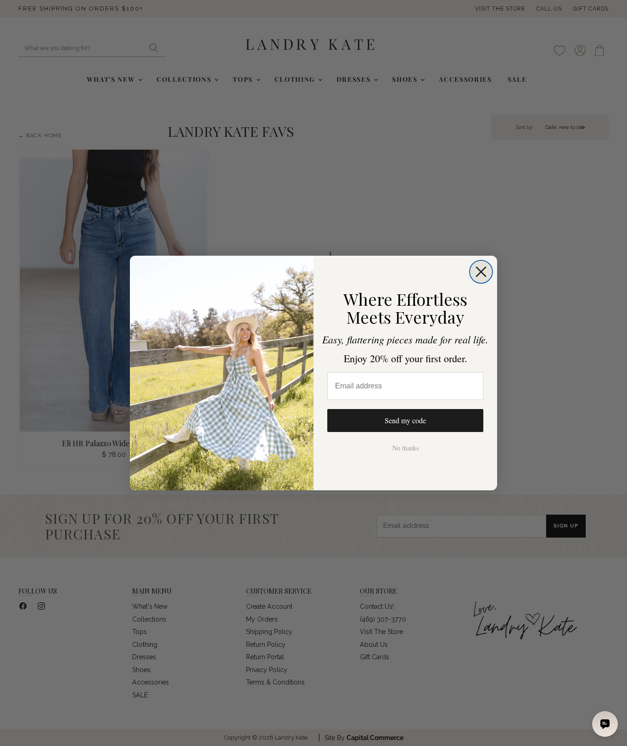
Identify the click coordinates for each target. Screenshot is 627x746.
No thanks (405, 447)
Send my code (405, 420)
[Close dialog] (481, 271)
